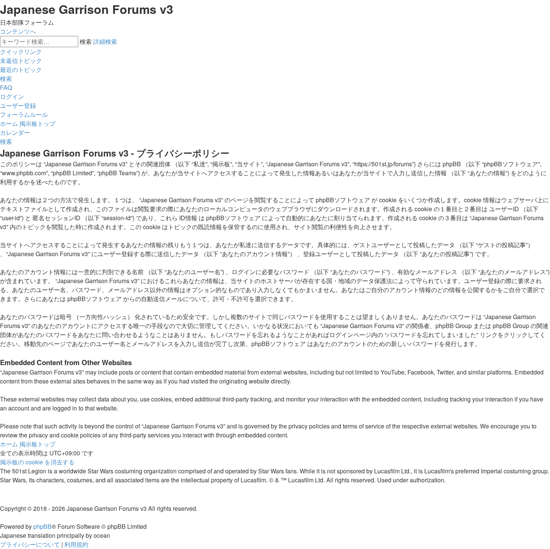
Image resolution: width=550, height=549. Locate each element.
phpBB (42, 526)
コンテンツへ (18, 31)
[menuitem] (21, 60)
